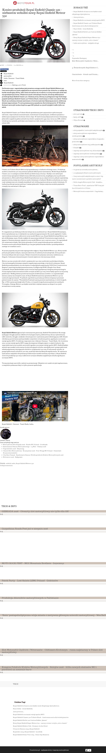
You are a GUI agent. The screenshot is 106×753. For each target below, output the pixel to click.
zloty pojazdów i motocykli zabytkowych (88, 130)
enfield (8, 463)
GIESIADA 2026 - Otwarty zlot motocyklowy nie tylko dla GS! (35, 511)
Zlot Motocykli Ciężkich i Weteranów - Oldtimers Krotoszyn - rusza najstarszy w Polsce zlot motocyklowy (52, 651)
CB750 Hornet (78, 120)
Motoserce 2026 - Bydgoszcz (12, 457)
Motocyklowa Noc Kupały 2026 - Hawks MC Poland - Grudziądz (25, 444)
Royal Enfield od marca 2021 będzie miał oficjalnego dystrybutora (87, 13)
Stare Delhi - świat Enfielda (83, 29)
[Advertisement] (35, 378)
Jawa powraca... (79, 17)
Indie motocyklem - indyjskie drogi (86, 43)
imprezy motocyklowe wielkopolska (87, 154)
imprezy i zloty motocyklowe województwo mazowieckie (88, 158)
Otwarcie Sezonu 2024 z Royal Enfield (26, 729)
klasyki (77, 147)
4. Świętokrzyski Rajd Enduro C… (85, 68)
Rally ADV (78, 117)
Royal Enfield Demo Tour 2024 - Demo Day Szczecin (31, 735)
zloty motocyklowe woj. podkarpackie (87, 144)
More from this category (80, 80)
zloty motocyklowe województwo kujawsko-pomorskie (88, 140)
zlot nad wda (78, 114)
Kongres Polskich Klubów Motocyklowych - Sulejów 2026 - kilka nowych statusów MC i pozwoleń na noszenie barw (49, 668)
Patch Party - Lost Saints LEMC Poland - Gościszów (30, 580)
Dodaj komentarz (6, 465)
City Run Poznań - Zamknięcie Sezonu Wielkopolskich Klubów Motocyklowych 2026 (33, 455)
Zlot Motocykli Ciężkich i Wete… (85, 61)
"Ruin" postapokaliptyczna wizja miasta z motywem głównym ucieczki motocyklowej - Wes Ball (54, 615)
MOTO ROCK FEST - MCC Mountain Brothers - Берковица (33, 563)
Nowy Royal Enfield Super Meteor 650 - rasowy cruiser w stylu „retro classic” (86, 39)
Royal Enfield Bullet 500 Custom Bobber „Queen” (87, 33)
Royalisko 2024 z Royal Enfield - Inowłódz (27, 732)
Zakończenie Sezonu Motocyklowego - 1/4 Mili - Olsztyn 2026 (24, 446)
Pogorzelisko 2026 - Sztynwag (13, 449)
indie (13, 463)
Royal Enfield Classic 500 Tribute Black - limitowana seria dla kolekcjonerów (87, 24)
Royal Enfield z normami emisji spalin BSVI (89, 20)
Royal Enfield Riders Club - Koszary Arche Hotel (30, 726)
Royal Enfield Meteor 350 (25, 463)
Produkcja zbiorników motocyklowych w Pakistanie (30, 597)
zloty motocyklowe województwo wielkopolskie (84, 134)
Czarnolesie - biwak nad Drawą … (85, 74)
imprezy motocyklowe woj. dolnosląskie (88, 150)
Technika (9, 65)
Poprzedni (75, 58)
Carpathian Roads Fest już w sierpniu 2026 (25, 528)
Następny (83, 58)
